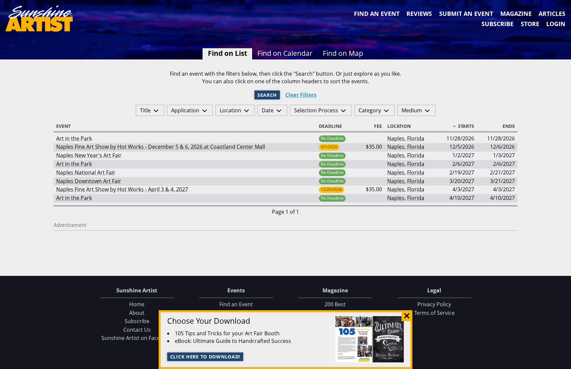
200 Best (335, 304)
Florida (415, 138)
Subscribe (497, 24)
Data (563, 362)
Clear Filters (301, 95)
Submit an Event (466, 14)
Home (136, 304)
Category (370, 110)
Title (145, 110)
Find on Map (343, 53)
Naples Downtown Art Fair (88, 181)
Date (268, 110)
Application (185, 110)
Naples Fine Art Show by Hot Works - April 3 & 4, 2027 (122, 189)
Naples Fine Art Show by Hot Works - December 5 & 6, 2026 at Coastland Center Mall (160, 146)
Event (63, 126)
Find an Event (377, 14)
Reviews (419, 14)
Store (530, 24)
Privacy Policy (434, 304)
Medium (411, 110)
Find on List (227, 53)
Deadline (330, 126)
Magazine (516, 14)
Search (267, 95)
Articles (552, 14)
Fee (378, 126)
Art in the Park (74, 138)
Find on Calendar (285, 53)
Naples (395, 138)
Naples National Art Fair (85, 172)
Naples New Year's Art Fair (89, 155)
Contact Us (137, 329)
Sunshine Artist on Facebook (136, 338)
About (136, 312)
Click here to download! (205, 356)
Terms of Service (434, 312)
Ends (509, 126)
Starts (466, 126)
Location (230, 110)
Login (555, 24)
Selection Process (316, 110)
